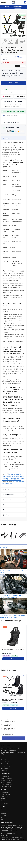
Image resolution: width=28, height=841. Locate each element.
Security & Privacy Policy (15, 837)
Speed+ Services (5, 801)
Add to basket (13, 83)
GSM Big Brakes (5, 796)
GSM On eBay (4, 799)
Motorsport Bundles (9, 106)
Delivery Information (6, 778)
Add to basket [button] (13, 658)
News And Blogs (5, 766)
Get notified (13, 708)
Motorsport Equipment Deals (19, 11)
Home (2, 11)
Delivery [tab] (7, 515)
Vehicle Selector (5, 762)
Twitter (3, 811)
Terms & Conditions (6, 782)
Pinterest (3, 815)
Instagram (3, 813)
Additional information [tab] (13, 490)
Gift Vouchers (4, 768)
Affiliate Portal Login (6, 784)
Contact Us (4, 770)
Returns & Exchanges (6, 780)
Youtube (3, 817)
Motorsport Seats (8, 11)
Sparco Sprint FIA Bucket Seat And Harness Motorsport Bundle (12, 700)
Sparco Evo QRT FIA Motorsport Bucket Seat (13, 649)
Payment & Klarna (5, 776)
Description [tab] (8, 138)
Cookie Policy (4, 837)
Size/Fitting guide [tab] (9, 494)
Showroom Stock (18, 106)
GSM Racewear (5, 792)
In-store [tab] (7, 505)
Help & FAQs (4, 803)
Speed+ (16, 8)
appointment (15, 748)
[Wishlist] (23, 626)
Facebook (3, 809)
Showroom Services (6, 764)
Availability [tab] (8, 499)
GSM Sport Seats (5, 794)
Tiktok (2, 819)
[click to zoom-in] (13, 25)
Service (19, 8)
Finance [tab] (7, 510)
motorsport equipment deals (16, 473)
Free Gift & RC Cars (6, 786)
